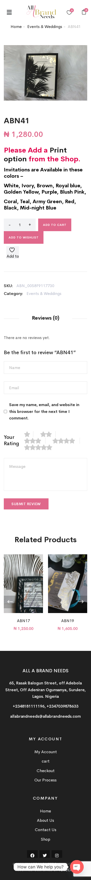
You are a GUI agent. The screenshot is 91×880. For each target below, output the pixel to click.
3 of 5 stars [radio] (35, 441)
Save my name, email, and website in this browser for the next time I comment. (44, 411)
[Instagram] (57, 855)
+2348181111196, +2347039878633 (45, 706)
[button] (9, 12)
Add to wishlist (24, 237)
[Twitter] (44, 855)
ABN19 (67, 620)
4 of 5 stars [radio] (66, 441)
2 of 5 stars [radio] (48, 434)
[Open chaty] (77, 867)
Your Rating (11, 440)
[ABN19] (67, 583)
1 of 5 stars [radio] (28, 434)
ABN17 (23, 620)
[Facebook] (32, 855)
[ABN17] (23, 583)
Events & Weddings (44, 26)
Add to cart (54, 225)
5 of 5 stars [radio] (41, 447)
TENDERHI (67, 870)
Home (16, 26)
